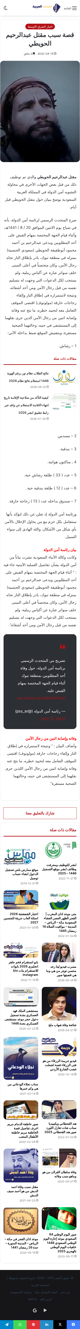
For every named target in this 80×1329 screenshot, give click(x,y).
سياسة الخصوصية (21, 1292)
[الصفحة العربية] (46, 8)
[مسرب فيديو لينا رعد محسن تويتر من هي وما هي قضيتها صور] (59, 952)
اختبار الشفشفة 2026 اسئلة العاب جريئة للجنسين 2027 (21, 918)
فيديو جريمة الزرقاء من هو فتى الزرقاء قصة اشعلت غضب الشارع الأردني (59, 1065)
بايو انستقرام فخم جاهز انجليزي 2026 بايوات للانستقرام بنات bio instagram (23, 968)
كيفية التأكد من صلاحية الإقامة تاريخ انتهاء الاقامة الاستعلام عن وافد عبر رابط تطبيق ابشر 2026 (26, 405)
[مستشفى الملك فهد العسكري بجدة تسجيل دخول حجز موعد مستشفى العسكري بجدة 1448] (21, 996)
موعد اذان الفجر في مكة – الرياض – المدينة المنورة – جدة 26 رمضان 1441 (21, 1243)
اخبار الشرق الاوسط (40, 26)
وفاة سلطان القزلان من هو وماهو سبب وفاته (59, 1174)
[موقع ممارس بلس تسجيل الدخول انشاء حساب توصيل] (21, 853)
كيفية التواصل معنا (46, 1292)
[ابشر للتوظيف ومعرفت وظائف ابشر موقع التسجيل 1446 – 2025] (59, 850)
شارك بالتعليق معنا (40, 813)
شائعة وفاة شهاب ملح (62, 1025)
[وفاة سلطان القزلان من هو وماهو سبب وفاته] (59, 1158)
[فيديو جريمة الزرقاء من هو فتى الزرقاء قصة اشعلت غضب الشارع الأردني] (59, 1046)
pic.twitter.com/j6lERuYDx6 (41, 698)
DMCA (32, 1299)
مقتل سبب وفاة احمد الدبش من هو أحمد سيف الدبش (22, 1191)
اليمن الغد (46, 1299)
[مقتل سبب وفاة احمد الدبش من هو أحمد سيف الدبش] (21, 1165)
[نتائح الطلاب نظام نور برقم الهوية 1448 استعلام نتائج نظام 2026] (64, 377)
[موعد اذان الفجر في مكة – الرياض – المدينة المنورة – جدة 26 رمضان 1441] (21, 1221)
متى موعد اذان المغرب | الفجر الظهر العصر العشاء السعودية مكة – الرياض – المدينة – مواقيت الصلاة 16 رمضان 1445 (59, 922)
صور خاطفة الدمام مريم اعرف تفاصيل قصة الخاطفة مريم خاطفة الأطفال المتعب (22, 1130)
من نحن (65, 1292)
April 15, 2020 (53, 718)
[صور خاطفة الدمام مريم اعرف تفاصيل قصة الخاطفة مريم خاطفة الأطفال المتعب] (21, 1110)
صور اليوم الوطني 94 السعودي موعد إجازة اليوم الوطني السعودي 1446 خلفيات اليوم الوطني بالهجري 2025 (59, 1242)
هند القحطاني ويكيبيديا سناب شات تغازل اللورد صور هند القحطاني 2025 (60, 1128)
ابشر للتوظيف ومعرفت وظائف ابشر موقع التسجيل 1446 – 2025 (59, 869)
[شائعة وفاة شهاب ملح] (59, 1004)
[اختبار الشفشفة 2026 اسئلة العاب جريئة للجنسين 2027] (21, 900)
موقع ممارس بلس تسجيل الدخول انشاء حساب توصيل (21, 874)
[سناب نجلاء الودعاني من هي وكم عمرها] (21, 1058)
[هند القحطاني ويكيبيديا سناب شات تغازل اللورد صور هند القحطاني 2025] (59, 1109)
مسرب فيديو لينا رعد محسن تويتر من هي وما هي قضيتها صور (61, 971)
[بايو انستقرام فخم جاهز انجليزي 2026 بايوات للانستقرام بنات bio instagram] (21, 950)
